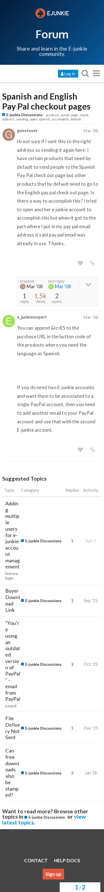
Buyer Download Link (12, 600)
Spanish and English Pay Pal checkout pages (46, 101)
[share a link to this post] (92, 263)
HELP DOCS (67, 860)
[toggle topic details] (88, 284)
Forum (52, 34)
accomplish (60, 119)
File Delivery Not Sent (12, 727)
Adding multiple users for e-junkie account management (12, 535)
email (65, 115)
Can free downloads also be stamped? (12, 772)
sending (22, 119)
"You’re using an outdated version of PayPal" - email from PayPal (12, 661)
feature (11, 573)
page (74, 115)
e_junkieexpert (32, 316)
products (52, 115)
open (33, 119)
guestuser (27, 130)
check (84, 115)
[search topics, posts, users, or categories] (85, 73)
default (75, 119)
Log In (69, 73)
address (8, 119)
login (9, 578)
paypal (10, 706)
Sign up (53, 874)
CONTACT (36, 860)
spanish (44, 119)
